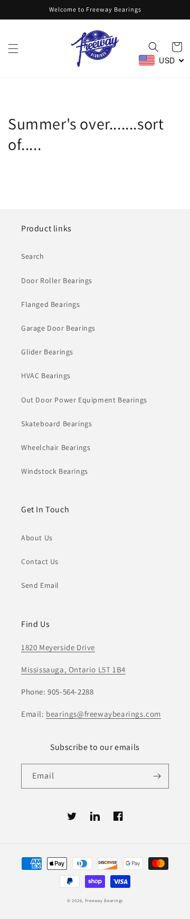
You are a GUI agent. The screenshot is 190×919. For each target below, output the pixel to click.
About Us (37, 537)
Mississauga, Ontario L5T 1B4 (73, 669)
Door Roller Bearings (56, 280)
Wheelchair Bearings (55, 447)
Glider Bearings (47, 352)
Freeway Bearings (104, 900)
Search (32, 256)
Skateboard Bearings (56, 423)
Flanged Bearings (50, 304)
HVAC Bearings (46, 375)
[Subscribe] (156, 776)
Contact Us (40, 561)
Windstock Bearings (54, 471)
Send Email (40, 585)
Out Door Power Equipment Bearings (84, 400)
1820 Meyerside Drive (58, 647)
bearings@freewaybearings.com (103, 714)
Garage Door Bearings (58, 328)
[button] (13, 48)
